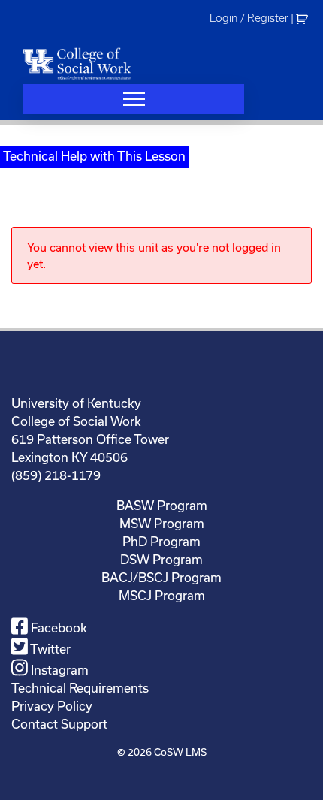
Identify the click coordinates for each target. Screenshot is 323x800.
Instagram (58, 670)
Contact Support (59, 724)
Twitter (49, 649)
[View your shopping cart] (304, 18)
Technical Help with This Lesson (94, 156)
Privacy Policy (51, 706)
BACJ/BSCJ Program (161, 577)
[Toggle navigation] (133, 99)
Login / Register (249, 18)
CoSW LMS (180, 752)
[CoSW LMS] (77, 63)
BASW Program (161, 505)
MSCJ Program (162, 595)
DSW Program (161, 559)
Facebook (57, 627)
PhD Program (161, 541)
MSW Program (161, 523)
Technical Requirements (80, 688)
